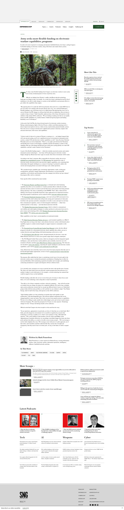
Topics (44, 27)
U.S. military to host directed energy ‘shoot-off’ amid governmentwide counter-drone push (93, 99)
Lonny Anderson (93, 183)
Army (32, 352)
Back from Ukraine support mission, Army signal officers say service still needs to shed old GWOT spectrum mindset (54, 370)
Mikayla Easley (89, 93)
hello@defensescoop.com (97, 501)
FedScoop (41, 21)
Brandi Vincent (89, 103)
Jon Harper (88, 84)
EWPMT (58, 352)
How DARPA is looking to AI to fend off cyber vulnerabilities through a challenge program (51, 431)
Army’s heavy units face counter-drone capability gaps (47, 389)
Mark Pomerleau (25, 48)
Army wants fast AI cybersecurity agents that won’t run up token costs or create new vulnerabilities (94, 135)
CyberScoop (50, 21)
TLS (29, 355)
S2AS (33, 355)
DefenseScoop (25, 21)
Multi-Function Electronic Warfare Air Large (36, 220)
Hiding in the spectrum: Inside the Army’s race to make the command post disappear (91, 388)
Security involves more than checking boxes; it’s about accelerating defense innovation (92, 431)
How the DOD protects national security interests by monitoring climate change (72, 431)
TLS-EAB (52, 352)
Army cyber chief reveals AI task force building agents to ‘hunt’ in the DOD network (94, 158)
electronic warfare (41, 352)
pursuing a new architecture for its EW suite (45, 246)
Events (51, 27)
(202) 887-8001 (93, 498)
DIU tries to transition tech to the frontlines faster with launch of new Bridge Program (95, 204)
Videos (65, 27)
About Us (22, 501)
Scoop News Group (87, 373)
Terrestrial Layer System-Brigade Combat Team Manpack (39, 228)
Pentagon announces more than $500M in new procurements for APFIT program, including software (91, 379)
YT (97, 504)
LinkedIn (95, 504)
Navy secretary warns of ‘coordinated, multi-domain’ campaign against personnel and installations (94, 147)
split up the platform (34, 244)
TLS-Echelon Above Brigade (31, 234)
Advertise (95, 21)
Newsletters (93, 489)
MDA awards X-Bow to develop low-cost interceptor (93, 89)
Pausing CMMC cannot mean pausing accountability (95, 179)
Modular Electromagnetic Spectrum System (36, 207)
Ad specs (92, 495)
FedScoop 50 (79, 27)
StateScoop (59, 21)
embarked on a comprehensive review (30, 160)
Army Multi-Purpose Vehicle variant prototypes (49, 243)
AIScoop (34, 21)
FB (90, 504)
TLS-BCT (24, 355)
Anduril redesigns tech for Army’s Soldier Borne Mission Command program (53, 380)
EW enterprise (47, 160)
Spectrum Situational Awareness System (34, 197)
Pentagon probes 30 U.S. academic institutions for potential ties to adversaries (94, 169)
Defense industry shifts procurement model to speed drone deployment (92, 370)
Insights (71, 27)
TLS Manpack (25, 352)
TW (92, 504)
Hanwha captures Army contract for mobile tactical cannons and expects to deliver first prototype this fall (93, 79)
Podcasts (58, 27)
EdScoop (67, 21)
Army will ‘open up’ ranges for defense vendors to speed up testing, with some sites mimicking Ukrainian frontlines (92, 398)
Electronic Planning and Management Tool (35, 185)
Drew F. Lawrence (93, 139)
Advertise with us (94, 492)
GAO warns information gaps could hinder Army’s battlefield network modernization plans (95, 191)
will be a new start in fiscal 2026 (39, 213)
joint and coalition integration (59, 194)
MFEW (64, 352)
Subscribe (99, 26)
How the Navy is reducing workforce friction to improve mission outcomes (27, 431)
